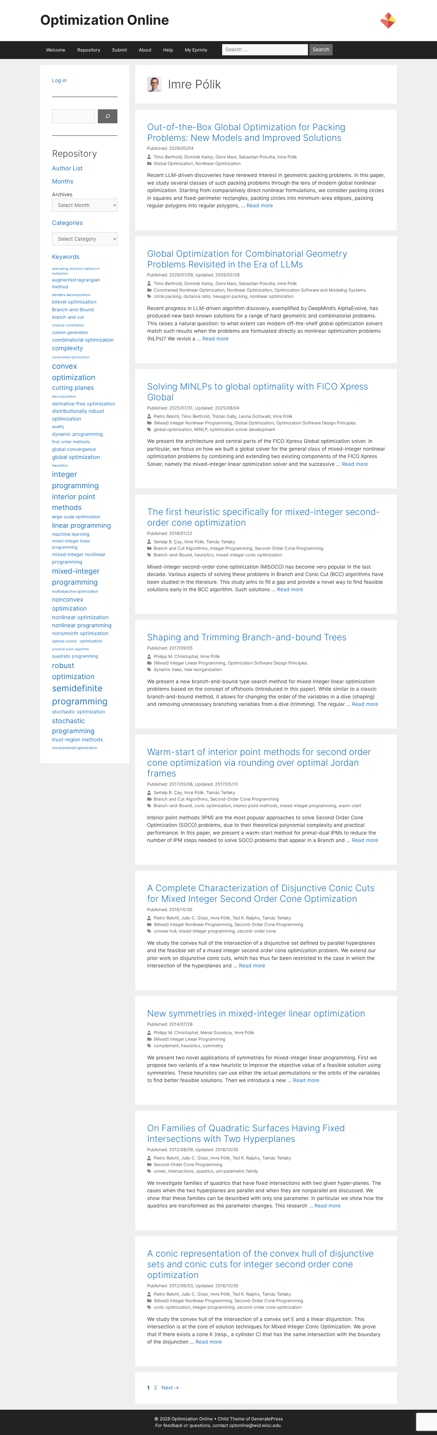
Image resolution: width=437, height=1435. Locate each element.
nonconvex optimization (69, 604)
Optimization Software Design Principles (316, 422)
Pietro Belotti (166, 416)
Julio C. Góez (194, 918)
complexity (67, 348)
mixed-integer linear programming (71, 544)
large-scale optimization (76, 516)
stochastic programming (73, 726)
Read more (260, 205)
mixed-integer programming (308, 805)
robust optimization (73, 671)
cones (160, 1170)
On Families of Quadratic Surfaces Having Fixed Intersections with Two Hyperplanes (246, 1133)
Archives (62, 194)
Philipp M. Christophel (176, 656)
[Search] (107, 116)
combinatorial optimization (83, 340)
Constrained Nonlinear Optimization (189, 289)
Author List (67, 168)
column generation (70, 332)
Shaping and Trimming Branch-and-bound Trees (246, 637)
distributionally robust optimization (78, 414)
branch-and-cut (68, 317)
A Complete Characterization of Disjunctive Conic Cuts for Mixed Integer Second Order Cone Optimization (261, 893)
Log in (59, 80)
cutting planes (73, 387)
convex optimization (73, 371)
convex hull (165, 930)
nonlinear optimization (271, 296)
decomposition (64, 396)
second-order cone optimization (269, 1307)
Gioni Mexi (226, 156)
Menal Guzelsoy (216, 1032)
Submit (119, 50)
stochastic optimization (78, 712)
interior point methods (255, 805)
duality (58, 426)
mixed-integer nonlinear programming (79, 557)
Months (62, 181)
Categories (67, 222)
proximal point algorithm (70, 649)
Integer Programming (231, 548)
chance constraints (68, 325)
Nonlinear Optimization (217, 163)
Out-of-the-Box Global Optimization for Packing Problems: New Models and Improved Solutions (246, 132)
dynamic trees (168, 669)
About (145, 50)
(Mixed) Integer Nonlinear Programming (193, 422)
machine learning (70, 534)
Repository (88, 50)
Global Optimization (173, 163)
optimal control (64, 641)
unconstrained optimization (74, 747)
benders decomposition (71, 295)
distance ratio (196, 296)
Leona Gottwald (255, 416)
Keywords (65, 256)
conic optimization (212, 805)
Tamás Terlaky (220, 541)
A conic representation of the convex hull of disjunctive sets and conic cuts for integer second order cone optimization (260, 1264)
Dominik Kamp (198, 156)
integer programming (214, 1307)
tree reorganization (203, 669)
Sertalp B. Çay (168, 541)
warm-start (350, 805)
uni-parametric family (237, 1170)
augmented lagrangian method (76, 283)
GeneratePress (267, 1419)
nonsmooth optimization (80, 633)
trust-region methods (77, 740)
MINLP (200, 429)
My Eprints (196, 50)
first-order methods (71, 441)
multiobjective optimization (75, 591)
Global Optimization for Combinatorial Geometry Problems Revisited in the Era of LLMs (247, 259)
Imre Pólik (287, 156)
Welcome (55, 50)
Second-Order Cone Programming (289, 548)
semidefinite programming (80, 694)
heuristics (204, 554)
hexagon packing (230, 296)
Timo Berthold (168, 156)
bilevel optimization (74, 302)
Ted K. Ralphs (246, 918)
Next (170, 1388)
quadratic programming (75, 656)
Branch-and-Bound (173, 554)
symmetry (213, 1045)
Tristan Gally (224, 416)
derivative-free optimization (83, 404)
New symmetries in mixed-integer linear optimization (256, 1013)
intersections (181, 1170)
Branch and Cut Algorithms (181, 548)
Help (168, 50)
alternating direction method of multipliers (76, 271)
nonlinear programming (81, 625)
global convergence (74, 449)
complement (166, 1045)
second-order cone (256, 930)
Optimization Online (104, 20)
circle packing (167, 296)
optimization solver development (242, 429)
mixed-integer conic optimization (249, 554)
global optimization (173, 429)
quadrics (204, 1170)
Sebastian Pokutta (257, 156)
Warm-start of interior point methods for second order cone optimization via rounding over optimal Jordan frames (259, 762)
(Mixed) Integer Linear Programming (189, 662)
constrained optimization (70, 357)
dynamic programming (77, 434)
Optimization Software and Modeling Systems (320, 289)
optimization (91, 641)
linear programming (81, 525)
